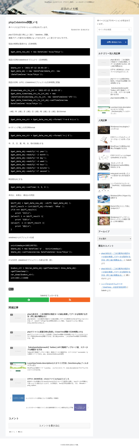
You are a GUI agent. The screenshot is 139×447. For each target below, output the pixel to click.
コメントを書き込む (49, 425)
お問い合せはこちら (114, 42)
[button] (129, 29)
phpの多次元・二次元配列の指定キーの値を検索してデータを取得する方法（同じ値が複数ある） (116, 256)
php (11, 289)
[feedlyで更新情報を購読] (29, 299)
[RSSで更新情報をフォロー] (70, 299)
